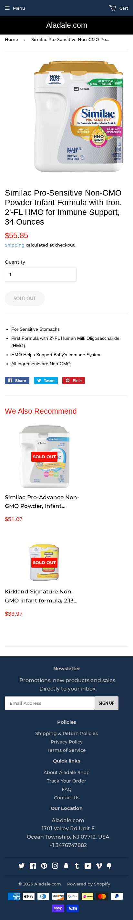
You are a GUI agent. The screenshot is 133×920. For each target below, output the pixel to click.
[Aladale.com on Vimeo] (99, 867)
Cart (123, 8)
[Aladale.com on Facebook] (32, 867)
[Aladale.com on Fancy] (109, 867)
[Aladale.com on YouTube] (88, 867)
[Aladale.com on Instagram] (55, 867)
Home (11, 39)
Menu (19, 8)
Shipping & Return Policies (66, 733)
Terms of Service (66, 750)
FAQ (67, 789)
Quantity (15, 262)
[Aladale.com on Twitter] (21, 867)
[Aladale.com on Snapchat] (66, 867)
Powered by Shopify (88, 883)
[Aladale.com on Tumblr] (77, 867)
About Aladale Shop (67, 772)
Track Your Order (66, 781)
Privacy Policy (67, 742)
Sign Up (106, 703)
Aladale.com (66, 25)
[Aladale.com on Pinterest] (44, 867)
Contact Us (66, 798)
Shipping (15, 245)
